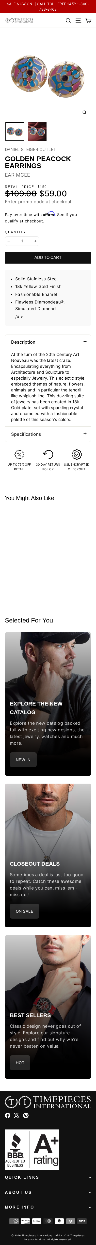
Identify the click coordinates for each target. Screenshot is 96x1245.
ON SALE (24, 911)
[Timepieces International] (19, 20)
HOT (20, 1062)
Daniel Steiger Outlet (30, 149)
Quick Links (22, 1177)
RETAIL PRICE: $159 (26, 187)
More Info (19, 1207)
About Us (18, 1192)
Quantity (15, 232)
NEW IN (23, 759)
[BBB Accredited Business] (48, 1149)
